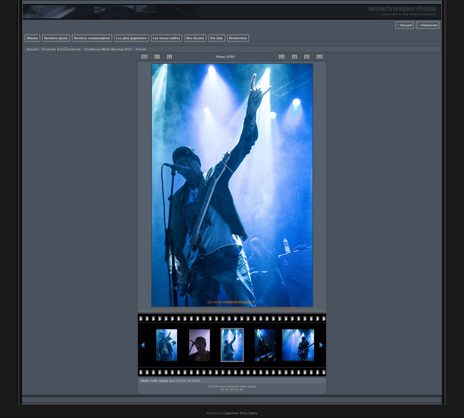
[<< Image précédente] (294, 56)
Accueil (406, 25)
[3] (232, 390)
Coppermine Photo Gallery (240, 413)
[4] (237, 390)
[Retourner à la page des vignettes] (144, 56)
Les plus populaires (131, 38)
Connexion (429, 25)
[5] (241, 390)
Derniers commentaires (92, 38)
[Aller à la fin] (319, 56)
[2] (227, 390)
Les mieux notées (166, 38)
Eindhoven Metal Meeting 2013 (108, 49)
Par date (216, 38)
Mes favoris (195, 38)
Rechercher (238, 38)
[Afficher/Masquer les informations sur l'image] (157, 56)
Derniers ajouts (56, 38)
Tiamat (140, 49)
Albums (32, 38)
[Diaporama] (169, 56)
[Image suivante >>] (307, 56)
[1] (222, 390)
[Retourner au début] (281, 56)
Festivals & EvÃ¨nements (61, 49)
